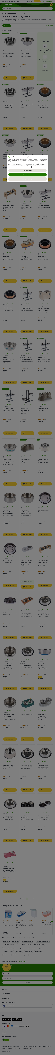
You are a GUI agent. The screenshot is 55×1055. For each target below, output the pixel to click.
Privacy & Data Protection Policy (24, 167)
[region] (27, 168)
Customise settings (27, 170)
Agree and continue (27, 174)
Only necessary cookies (27, 179)
